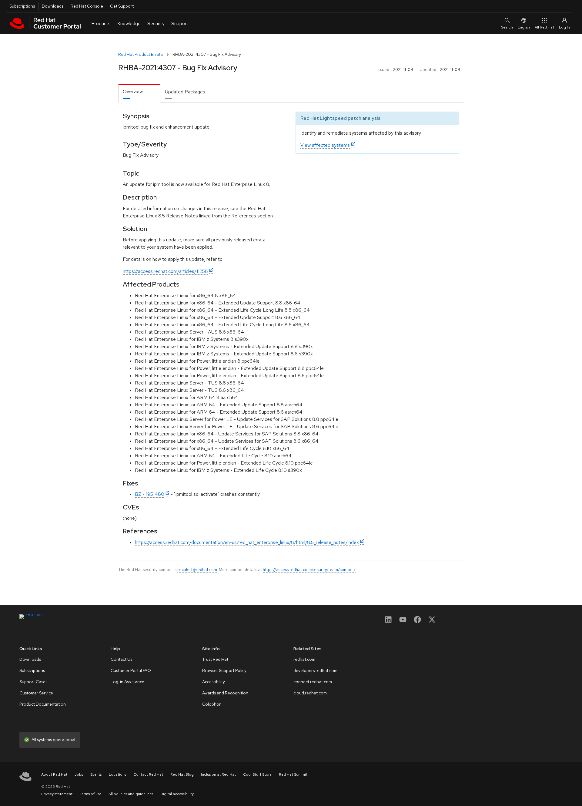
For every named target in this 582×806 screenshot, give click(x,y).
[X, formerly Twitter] (432, 621)
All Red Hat (544, 27)
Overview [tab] (133, 91)
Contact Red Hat (148, 774)
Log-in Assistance (127, 681)
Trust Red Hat (215, 659)
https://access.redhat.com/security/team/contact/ (309, 569)
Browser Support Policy (224, 670)
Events (96, 774)
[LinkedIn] (388, 621)
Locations (117, 774)
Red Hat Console (87, 6)
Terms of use (90, 793)
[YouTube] (402, 621)
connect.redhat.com (312, 681)
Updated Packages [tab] (185, 92)
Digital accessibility (177, 793)
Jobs (79, 774)
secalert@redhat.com (197, 569)
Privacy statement (56, 793)
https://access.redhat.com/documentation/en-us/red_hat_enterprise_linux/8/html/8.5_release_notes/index (247, 542)
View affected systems (325, 145)
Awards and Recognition (225, 693)
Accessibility (213, 681)
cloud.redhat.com (310, 693)
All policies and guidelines (131, 793)
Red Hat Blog (182, 774)
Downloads (52, 6)
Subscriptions (22, 6)
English (524, 27)
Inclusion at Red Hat (218, 774)
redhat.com (304, 659)
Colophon (212, 704)
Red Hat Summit (293, 774)
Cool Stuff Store (257, 774)
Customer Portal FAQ (131, 670)
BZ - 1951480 (149, 494)
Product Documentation (42, 704)
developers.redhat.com (315, 670)
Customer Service (36, 693)
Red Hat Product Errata (140, 54)
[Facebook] (417, 621)
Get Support (122, 6)
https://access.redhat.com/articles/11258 (165, 271)
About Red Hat (54, 774)
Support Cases (33, 681)
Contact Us (121, 659)
